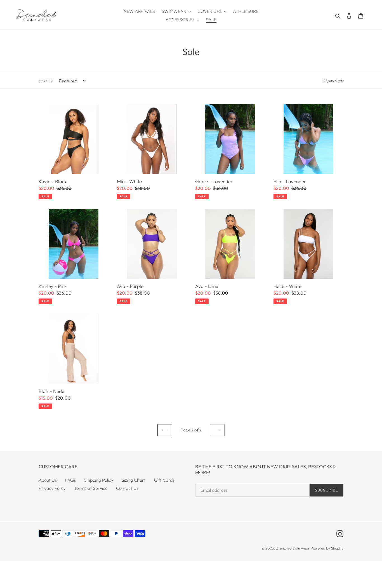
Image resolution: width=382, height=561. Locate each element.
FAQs (70, 480)
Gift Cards (164, 480)
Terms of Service (91, 488)
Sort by (46, 81)
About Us (48, 480)
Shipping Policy (98, 480)
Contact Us (127, 488)
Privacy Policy (52, 488)
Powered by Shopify (327, 548)
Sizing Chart (134, 480)
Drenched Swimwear (293, 548)
